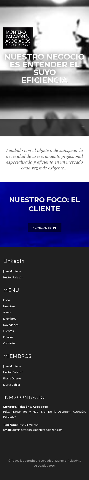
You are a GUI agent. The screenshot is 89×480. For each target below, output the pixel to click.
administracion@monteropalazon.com (37, 430)
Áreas (7, 312)
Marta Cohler (11, 385)
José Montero (12, 271)
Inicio (6, 300)
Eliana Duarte (12, 378)
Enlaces (8, 337)
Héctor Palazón (13, 277)
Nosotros (9, 306)
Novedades (41, 227)
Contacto (9, 343)
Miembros (9, 319)
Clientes (8, 331)
